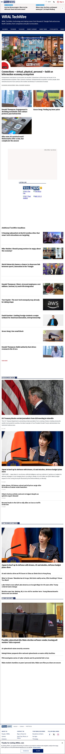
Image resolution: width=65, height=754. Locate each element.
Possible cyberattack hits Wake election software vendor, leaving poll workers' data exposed (29, 641)
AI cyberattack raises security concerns (15, 648)
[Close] (62, 743)
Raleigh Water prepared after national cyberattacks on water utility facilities (28, 653)
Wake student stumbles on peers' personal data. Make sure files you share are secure (31, 663)
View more (4, 360)
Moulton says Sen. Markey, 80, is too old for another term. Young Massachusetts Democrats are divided (30, 592)
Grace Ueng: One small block (12, 331)
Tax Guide (21, 29)
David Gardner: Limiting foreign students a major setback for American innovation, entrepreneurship (21, 316)
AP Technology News (9, 523)
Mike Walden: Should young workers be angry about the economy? (21, 249)
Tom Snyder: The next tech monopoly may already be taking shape (21, 301)
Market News (43, 29)
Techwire (13, 29)
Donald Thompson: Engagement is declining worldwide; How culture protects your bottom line (14, 111)
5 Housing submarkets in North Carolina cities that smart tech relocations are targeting (21, 234)
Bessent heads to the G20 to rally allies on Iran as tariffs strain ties (21, 503)
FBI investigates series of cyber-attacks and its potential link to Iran (25, 658)
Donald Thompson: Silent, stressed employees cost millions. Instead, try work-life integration (21, 285)
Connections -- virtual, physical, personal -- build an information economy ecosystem (27, 73)
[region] (32, 747)
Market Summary (32, 29)
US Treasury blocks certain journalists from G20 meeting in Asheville (28, 418)
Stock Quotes (54, 29)
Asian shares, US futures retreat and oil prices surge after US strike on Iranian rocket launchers (21, 486)
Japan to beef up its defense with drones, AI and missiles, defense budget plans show (32, 470)
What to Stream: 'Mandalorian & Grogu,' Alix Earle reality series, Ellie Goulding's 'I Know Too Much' (32, 579)
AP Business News (8, 377)
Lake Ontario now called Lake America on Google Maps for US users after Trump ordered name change (30, 586)
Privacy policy (37, 747)
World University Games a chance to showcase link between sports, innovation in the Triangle (21, 265)
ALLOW (38, 750)
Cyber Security (7, 598)
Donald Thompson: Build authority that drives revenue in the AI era (19, 348)
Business (5, 29)
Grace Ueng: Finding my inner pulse (46, 109)
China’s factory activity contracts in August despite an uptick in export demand (20, 495)
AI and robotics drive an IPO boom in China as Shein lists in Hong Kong (26, 573)
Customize (26, 750)
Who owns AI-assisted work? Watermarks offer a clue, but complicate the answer (13, 138)
